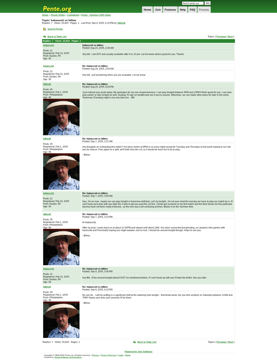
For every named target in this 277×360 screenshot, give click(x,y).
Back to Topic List (57, 36)
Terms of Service (109, 355)
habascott (48, 45)
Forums (204, 9)
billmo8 (121, 23)
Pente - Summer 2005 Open (96, 15)
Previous (221, 36)
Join (158, 9)
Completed (73, 15)
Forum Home (58, 15)
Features (170, 9)
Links (120, 355)
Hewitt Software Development (68, 357)
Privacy (95, 355)
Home (147, 9)
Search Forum (55, 29)
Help (183, 9)
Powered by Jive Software (138, 351)
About (127, 355)
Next (230, 36)
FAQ (192, 9)
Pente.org (62, 6)
